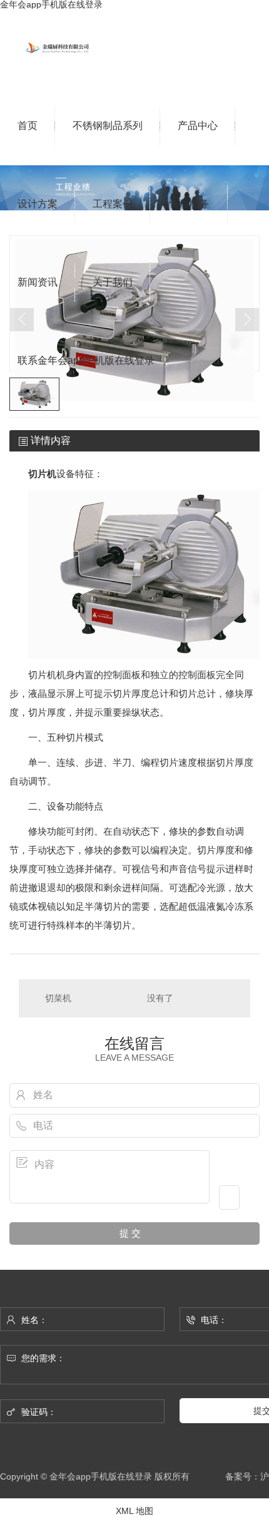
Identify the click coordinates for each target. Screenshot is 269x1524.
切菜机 (58, 998)
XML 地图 (134, 1511)
